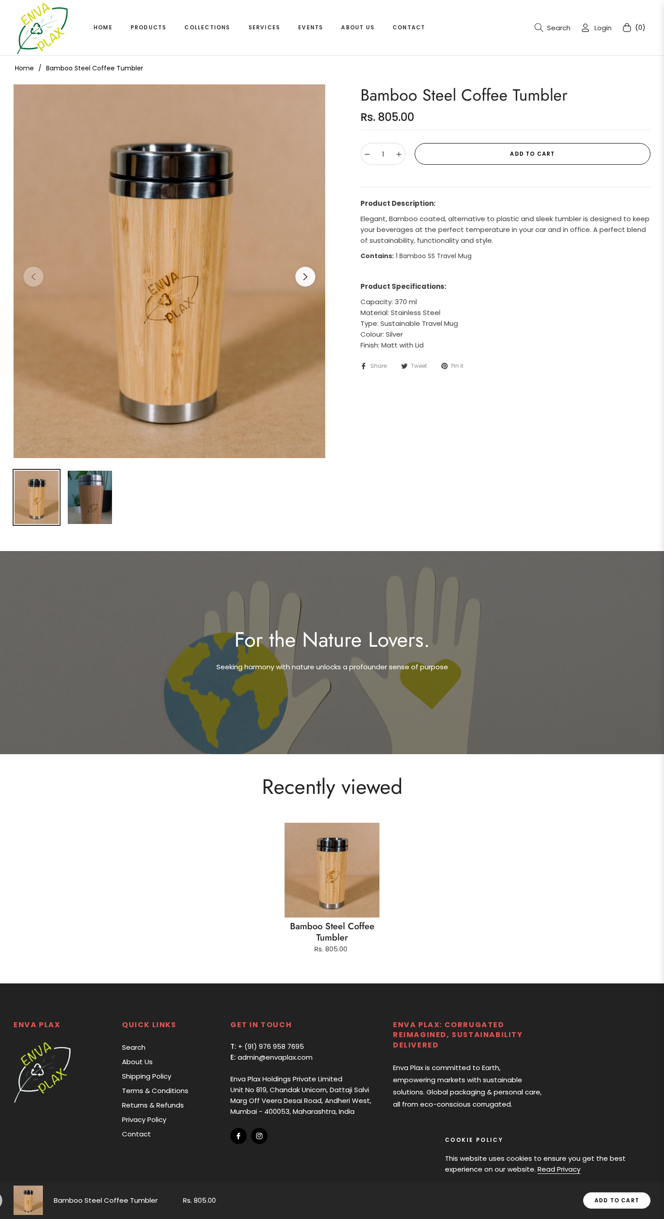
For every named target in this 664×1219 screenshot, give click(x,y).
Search (133, 1047)
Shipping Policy (146, 1076)
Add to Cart (616, 1200)
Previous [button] (33, 277)
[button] (552, 27)
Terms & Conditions (155, 1090)
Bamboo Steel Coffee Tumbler (332, 932)
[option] (169, 271)
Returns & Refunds (153, 1105)
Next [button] (305, 277)
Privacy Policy (144, 1119)
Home (24, 68)
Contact (136, 1134)
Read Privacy (559, 1169)
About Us (137, 1061)
